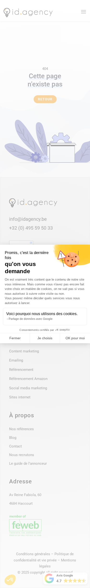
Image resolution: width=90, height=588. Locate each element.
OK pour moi (75, 338)
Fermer (15, 338)
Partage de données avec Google (31, 319)
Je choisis (44, 338)
